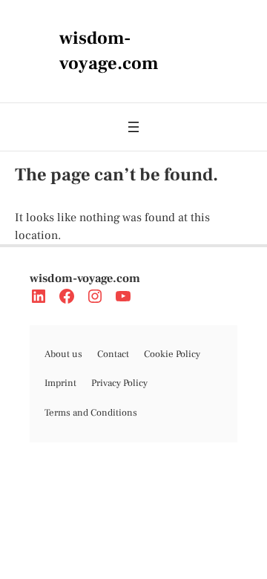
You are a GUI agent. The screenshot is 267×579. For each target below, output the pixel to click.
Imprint (60, 383)
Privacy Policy (119, 383)
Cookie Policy (172, 354)
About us (63, 354)
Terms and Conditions (90, 413)
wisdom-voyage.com (85, 278)
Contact (113, 354)
